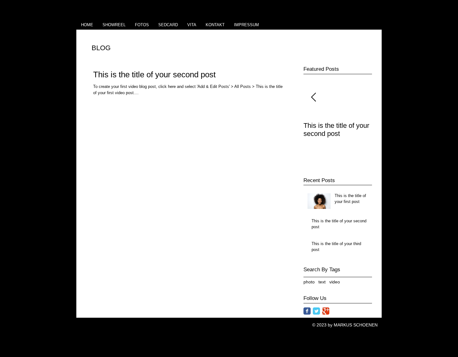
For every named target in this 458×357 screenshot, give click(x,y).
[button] (142, 25)
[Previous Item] (313, 97)
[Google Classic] (325, 311)
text (322, 281)
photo (309, 281)
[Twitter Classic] (316, 311)
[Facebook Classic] (307, 311)
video (334, 281)
